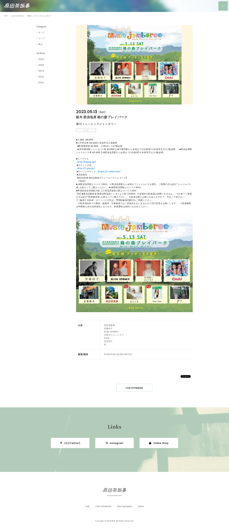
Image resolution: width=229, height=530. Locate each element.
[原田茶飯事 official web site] (16, 5)
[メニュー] (223, 6)
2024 (41, 70)
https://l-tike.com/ (109, 171)
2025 (41, 64)
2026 (41, 59)
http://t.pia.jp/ (85, 168)
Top (87, 506)
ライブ (41, 38)
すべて (41, 32)
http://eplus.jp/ (86, 161)
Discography (124, 506)
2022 (41, 82)
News (141, 506)
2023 (41, 76)
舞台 (40, 44)
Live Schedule (134, 387)
